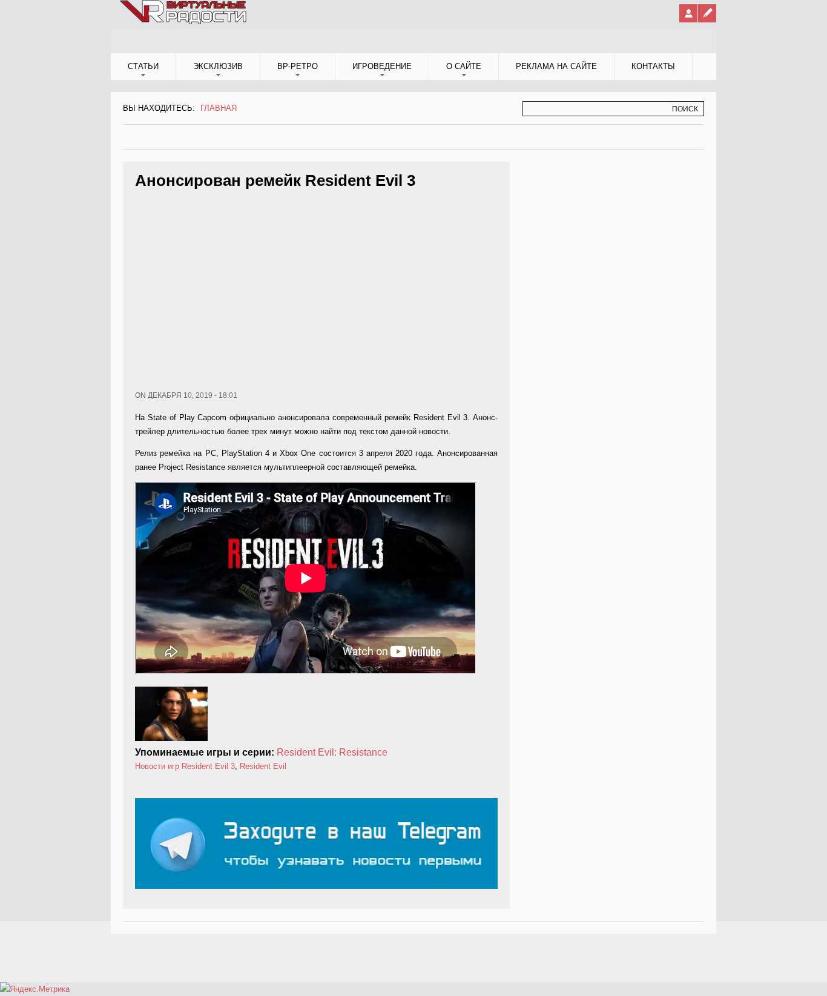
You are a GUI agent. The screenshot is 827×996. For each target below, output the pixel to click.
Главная (218, 108)
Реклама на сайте (556, 66)
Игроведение (382, 66)
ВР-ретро (297, 66)
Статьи (143, 66)
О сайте (463, 66)
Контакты (653, 66)
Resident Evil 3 (208, 766)
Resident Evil (263, 766)
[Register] (707, 13)
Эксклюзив (218, 66)
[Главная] (184, 22)
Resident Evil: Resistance (332, 752)
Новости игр (157, 766)
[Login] (688, 13)
